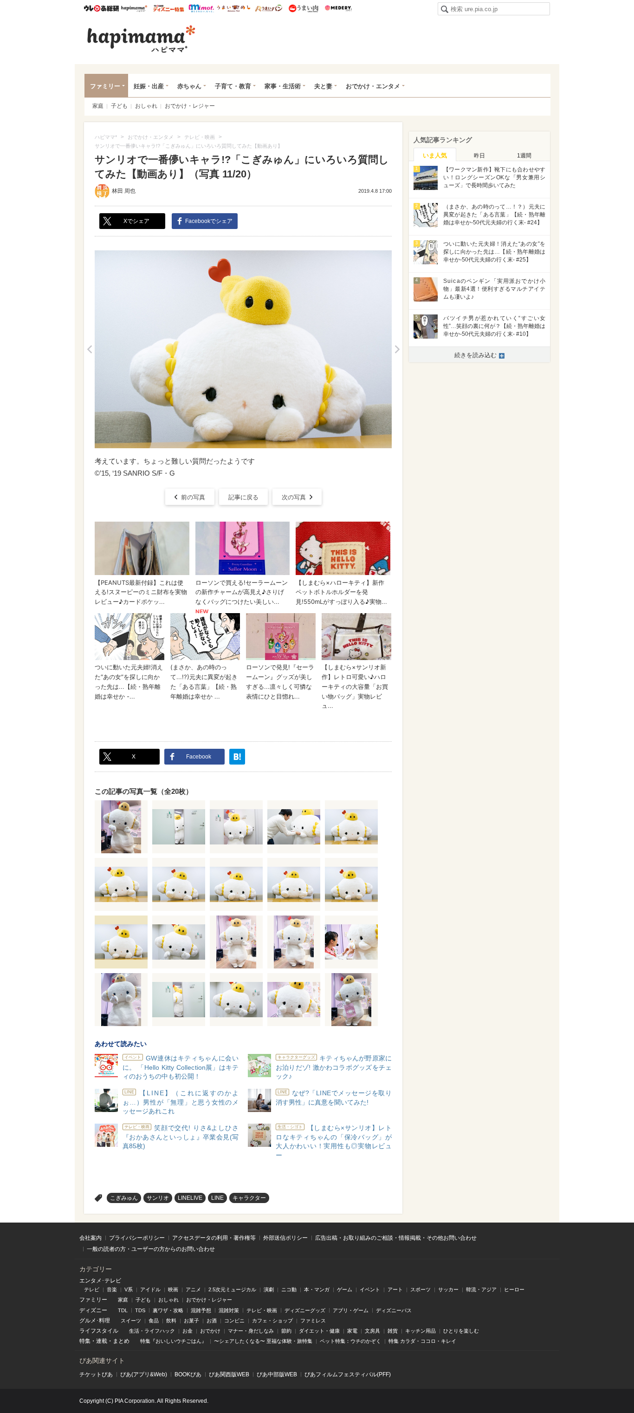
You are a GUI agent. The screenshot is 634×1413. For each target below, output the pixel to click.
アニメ (193, 1289)
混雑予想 (201, 1310)
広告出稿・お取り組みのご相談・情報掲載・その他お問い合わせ (396, 1238)
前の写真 (193, 497)
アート (395, 1289)
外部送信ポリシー (285, 1238)
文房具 (372, 1331)
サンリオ (158, 1198)
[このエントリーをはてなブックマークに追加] (237, 757)
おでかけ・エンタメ (373, 86)
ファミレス (313, 1320)
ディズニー (93, 1310)
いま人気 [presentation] (435, 155)
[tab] (435, 155)
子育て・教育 (233, 86)
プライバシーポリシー (137, 1238)
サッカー (448, 1289)
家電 (352, 1331)
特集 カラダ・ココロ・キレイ (422, 1341)
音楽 (112, 1289)
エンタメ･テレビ (100, 1280)
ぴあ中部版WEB (277, 1374)
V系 (128, 1289)
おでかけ (210, 1331)
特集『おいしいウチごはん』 (173, 1341)
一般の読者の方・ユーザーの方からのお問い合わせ (151, 1249)
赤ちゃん (189, 86)
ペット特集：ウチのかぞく (350, 1341)
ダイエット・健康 (319, 1331)
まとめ (121, 1341)
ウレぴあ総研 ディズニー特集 (168, 8)
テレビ (91, 1289)
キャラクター (249, 1198)
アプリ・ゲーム (351, 1310)
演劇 (269, 1289)
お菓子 (191, 1320)
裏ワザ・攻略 (168, 1310)
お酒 (212, 1320)
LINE (217, 1198)
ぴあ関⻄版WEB (229, 1374)
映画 (173, 1289)
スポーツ (420, 1289)
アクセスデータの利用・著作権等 (214, 1238)
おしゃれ (146, 106)
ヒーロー (514, 1289)
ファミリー (105, 86)
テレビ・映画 (261, 1310)
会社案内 (90, 1238)
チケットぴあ (96, 1374)
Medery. (338, 8)
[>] (397, 349)
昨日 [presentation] (479, 155)
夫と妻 (323, 86)
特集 (85, 1341)
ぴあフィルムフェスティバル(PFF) (347, 1374)
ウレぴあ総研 (101, 8)
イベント (370, 1289)
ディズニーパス (394, 1310)
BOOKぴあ (188, 1374)
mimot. (201, 8)
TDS (140, 1310)
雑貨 (393, 1331)
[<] (89, 349)
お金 (187, 1331)
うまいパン (268, 8)
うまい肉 (303, 8)
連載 (101, 1341)
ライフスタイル (98, 1331)
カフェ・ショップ (272, 1320)
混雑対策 (229, 1310)
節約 (286, 1331)
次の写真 (294, 497)
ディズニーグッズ (305, 1310)
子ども (119, 106)
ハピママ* (134, 8)
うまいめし (233, 8)
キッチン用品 (420, 1331)
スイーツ (131, 1320)
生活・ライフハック (152, 1331)
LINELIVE (190, 1198)
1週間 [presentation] (524, 155)
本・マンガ (317, 1289)
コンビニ (234, 1320)
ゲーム (344, 1289)
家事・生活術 (283, 86)
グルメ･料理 (94, 1320)
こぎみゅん (124, 1198)
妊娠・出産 (149, 86)
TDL (123, 1310)
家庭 (98, 106)
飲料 (171, 1320)
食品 (154, 1320)
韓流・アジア (481, 1289)
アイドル (150, 1289)
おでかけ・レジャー (190, 106)
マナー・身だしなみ (251, 1331)
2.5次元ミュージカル (232, 1289)
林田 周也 (124, 191)
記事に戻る (243, 497)
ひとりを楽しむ (461, 1331)
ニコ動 (289, 1289)
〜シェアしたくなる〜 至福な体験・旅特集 (263, 1341)
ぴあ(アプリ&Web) (143, 1374)
